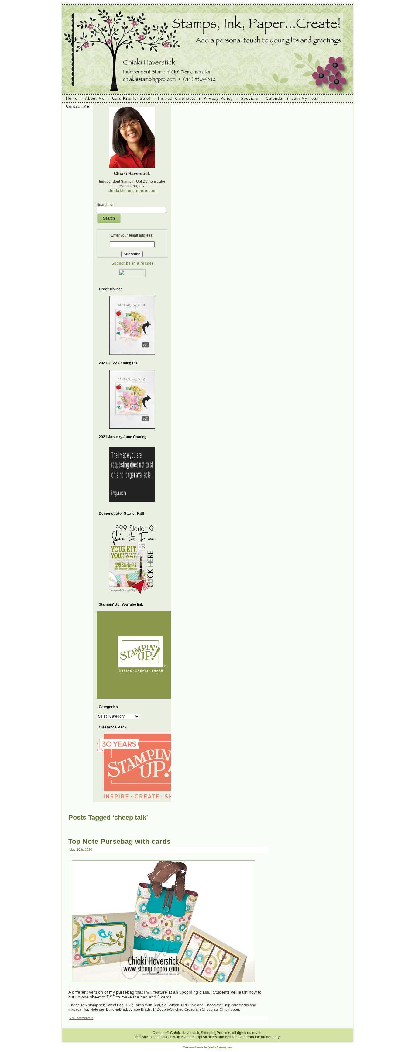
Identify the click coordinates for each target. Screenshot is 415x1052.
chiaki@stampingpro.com (132, 191)
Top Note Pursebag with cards (119, 841)
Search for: (106, 204)
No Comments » (81, 1018)
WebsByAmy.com (220, 1047)
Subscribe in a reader (132, 263)
